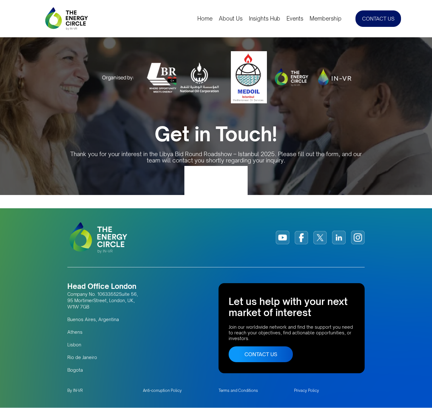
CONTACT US (378, 18)
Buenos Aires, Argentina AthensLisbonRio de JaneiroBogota (93, 345)
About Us (231, 18)
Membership (326, 18)
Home (205, 18)
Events (295, 18)
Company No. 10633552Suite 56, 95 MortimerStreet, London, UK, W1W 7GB (102, 300)
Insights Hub (264, 18)
